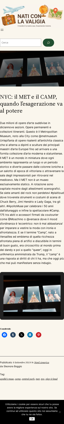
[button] (24, 307)
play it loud (52, 379)
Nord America (41, 362)
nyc (42, 379)
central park (28, 379)
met (38, 379)
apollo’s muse (7, 379)
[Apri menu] (2, 30)
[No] (59, 412)
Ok (32, 419)
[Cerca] (48, 43)
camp (18, 379)
